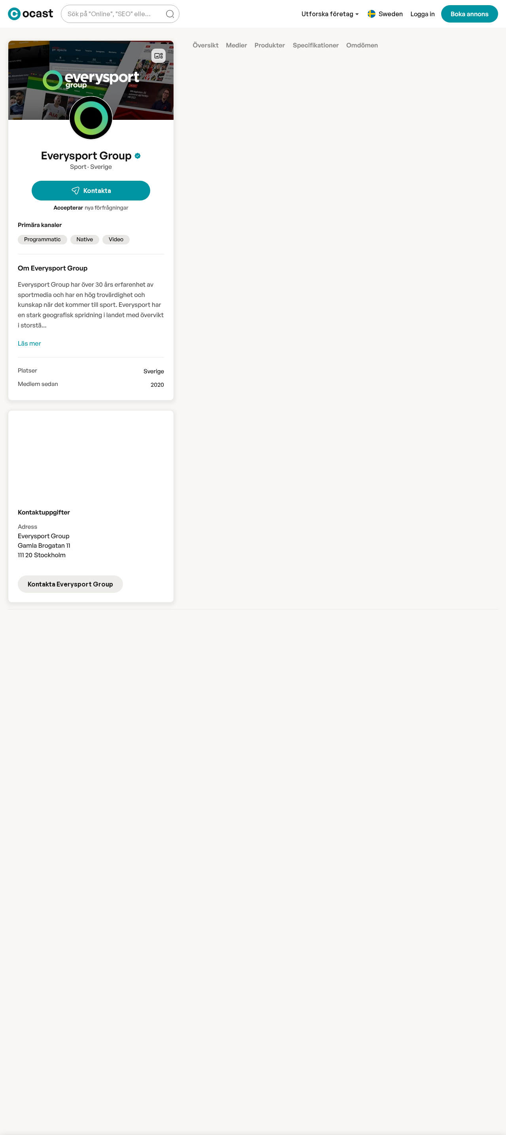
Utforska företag (327, 14)
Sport (78, 166)
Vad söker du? (86, 7)
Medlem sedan (38, 384)
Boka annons (470, 14)
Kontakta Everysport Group (70, 584)
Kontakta (97, 191)
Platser (27, 370)
